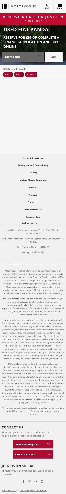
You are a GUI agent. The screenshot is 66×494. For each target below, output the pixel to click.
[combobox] (54, 57)
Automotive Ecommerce (33, 490)
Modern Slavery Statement (33, 180)
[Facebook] (23, 481)
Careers (33, 194)
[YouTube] (35, 481)
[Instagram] (41, 481)
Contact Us (33, 202)
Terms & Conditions (33, 157)
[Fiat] (5, 6)
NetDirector (9, 490)
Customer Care (33, 217)
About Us (33, 187)
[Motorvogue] (23, 6)
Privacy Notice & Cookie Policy (33, 165)
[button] (8, 74)
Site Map (33, 172)
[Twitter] (29, 481)
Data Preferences (33, 209)
